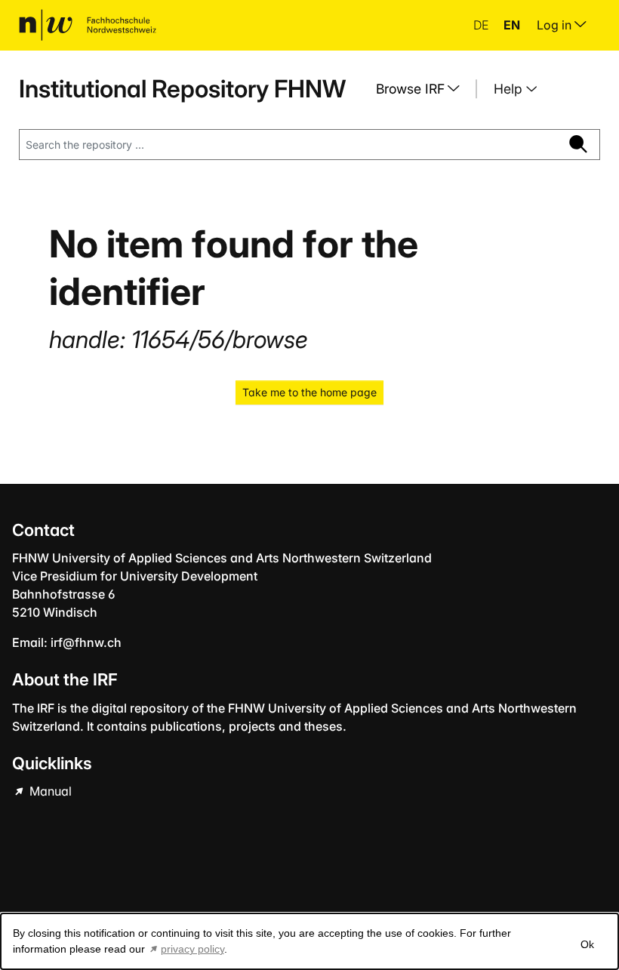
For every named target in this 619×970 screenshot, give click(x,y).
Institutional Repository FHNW (182, 88)
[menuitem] (423, 89)
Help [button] (510, 89)
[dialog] (309, 941)
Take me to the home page (309, 392)
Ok (587, 944)
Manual (49, 791)
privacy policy (192, 949)
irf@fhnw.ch (86, 642)
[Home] (87, 25)
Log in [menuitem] (555, 24)
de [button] (482, 24)
